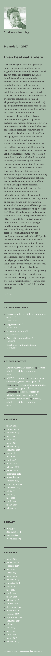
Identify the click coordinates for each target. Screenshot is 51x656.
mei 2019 (10, 436)
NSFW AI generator (15, 378)
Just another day (16, 32)
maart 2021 (11, 426)
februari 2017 (12, 508)
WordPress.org (13, 539)
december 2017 (13, 474)
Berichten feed (13, 532)
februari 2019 (12, 446)
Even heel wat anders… (25, 57)
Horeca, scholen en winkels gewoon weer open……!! (25, 371)
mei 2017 (10, 498)
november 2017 (13, 477)
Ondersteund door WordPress (30, 651)
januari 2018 (12, 470)
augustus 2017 (13, 487)
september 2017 (14, 484)
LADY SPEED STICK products (20, 368)
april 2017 (11, 501)
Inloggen (10, 528)
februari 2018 (12, 467)
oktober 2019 (12, 432)
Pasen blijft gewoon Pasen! (19, 338)
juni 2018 (10, 453)
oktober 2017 (12, 480)
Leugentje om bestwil (17, 331)
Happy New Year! (14, 324)
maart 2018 (11, 463)
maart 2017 (11, 505)
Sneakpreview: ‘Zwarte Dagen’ (21, 345)
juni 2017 (10, 494)
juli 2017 (10, 491)
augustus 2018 (13, 450)
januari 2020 (12, 429)
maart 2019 (12, 443)
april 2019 (11, 439)
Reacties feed (12, 535)
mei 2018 (10, 456)
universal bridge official (18, 398)
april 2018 (11, 460)
